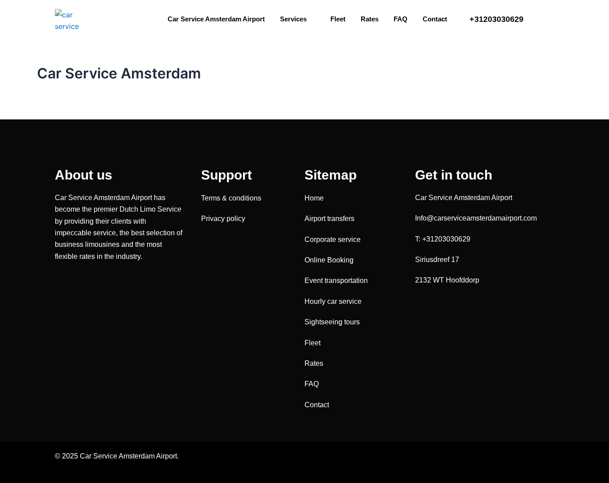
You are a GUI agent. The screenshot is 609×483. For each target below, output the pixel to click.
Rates (370, 19)
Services (293, 19)
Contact (435, 19)
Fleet (338, 19)
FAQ (400, 19)
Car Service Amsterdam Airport (216, 19)
